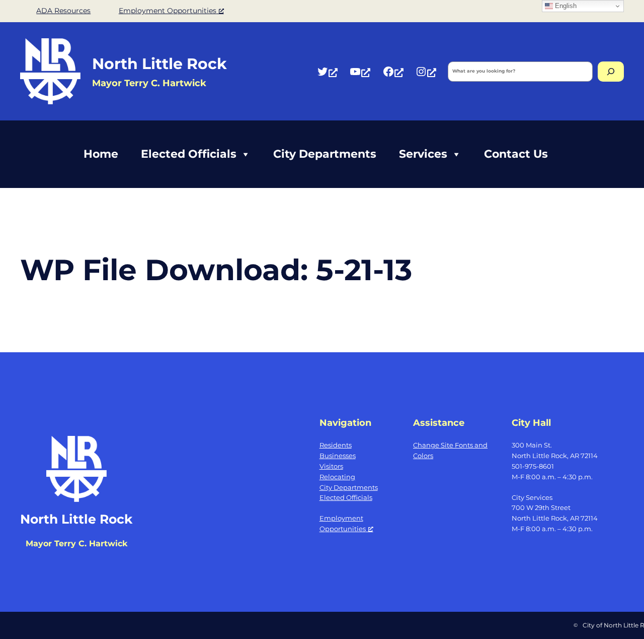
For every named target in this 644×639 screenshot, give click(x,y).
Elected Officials (188, 154)
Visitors (331, 466)
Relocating (337, 477)
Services (423, 154)
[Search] (611, 71)
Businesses (337, 456)
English (565, 6)
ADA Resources (63, 11)
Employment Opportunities (167, 11)
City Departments (324, 154)
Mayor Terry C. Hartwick (76, 543)
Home (101, 154)
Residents (335, 445)
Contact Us (516, 154)
